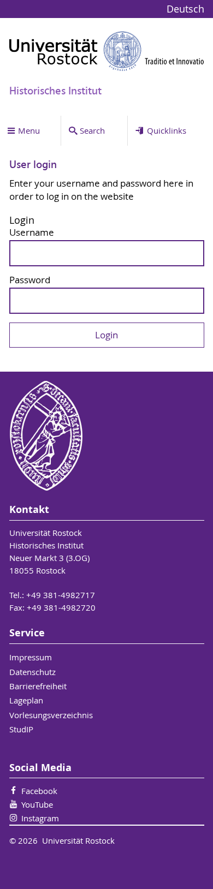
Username (31, 232)
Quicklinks (166, 130)
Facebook (39, 790)
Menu (29, 130)
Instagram (40, 818)
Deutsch (185, 9)
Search (92, 130)
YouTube (37, 804)
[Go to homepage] (106, 51)
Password (29, 280)
